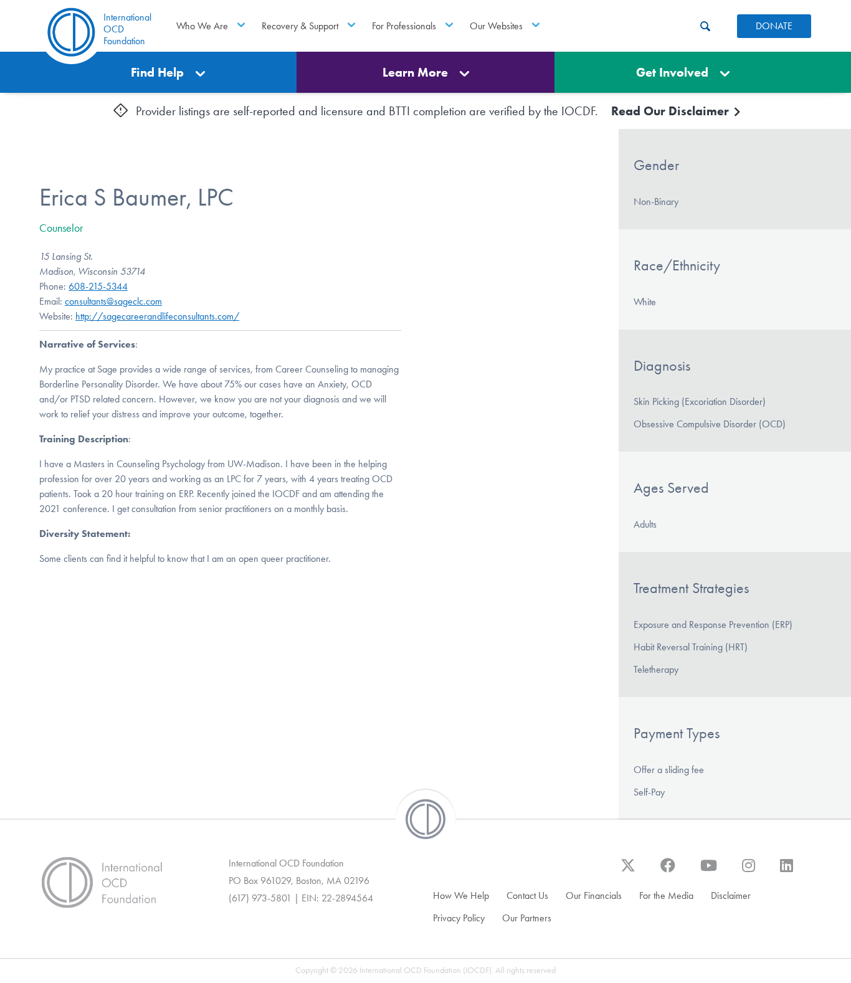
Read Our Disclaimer (671, 110)
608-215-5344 (98, 286)
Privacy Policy (459, 918)
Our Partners (526, 918)
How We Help (461, 895)
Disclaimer (731, 895)
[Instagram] (748, 871)
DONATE (774, 26)
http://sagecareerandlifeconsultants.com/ (157, 316)
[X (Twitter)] (628, 871)
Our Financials (594, 895)
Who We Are (202, 26)
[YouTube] (708, 871)
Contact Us (527, 895)
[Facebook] (668, 871)
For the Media (666, 895)
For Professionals (404, 26)
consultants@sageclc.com (113, 301)
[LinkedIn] (786, 871)
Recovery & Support (300, 26)
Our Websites (496, 26)
